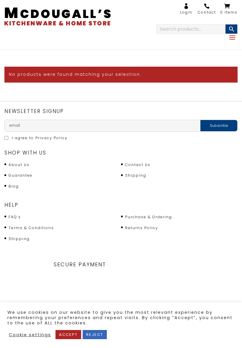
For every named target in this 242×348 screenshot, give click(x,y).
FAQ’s (15, 216)
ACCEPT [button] (68, 334)
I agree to (39, 137)
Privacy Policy (51, 137)
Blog (14, 186)
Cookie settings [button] (30, 334)
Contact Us (138, 164)
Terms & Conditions (31, 227)
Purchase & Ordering (148, 216)
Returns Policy (141, 227)
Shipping (135, 175)
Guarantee (20, 175)
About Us (19, 164)
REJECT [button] (94, 334)
